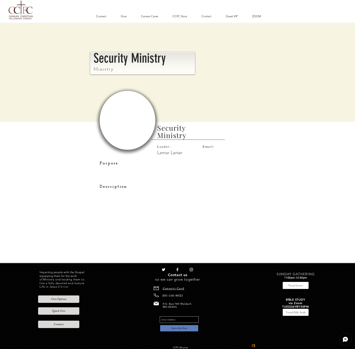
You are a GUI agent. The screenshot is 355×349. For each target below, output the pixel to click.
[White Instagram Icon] (191, 269)
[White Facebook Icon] (177, 269)
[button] (101, 16)
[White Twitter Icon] (163, 269)
